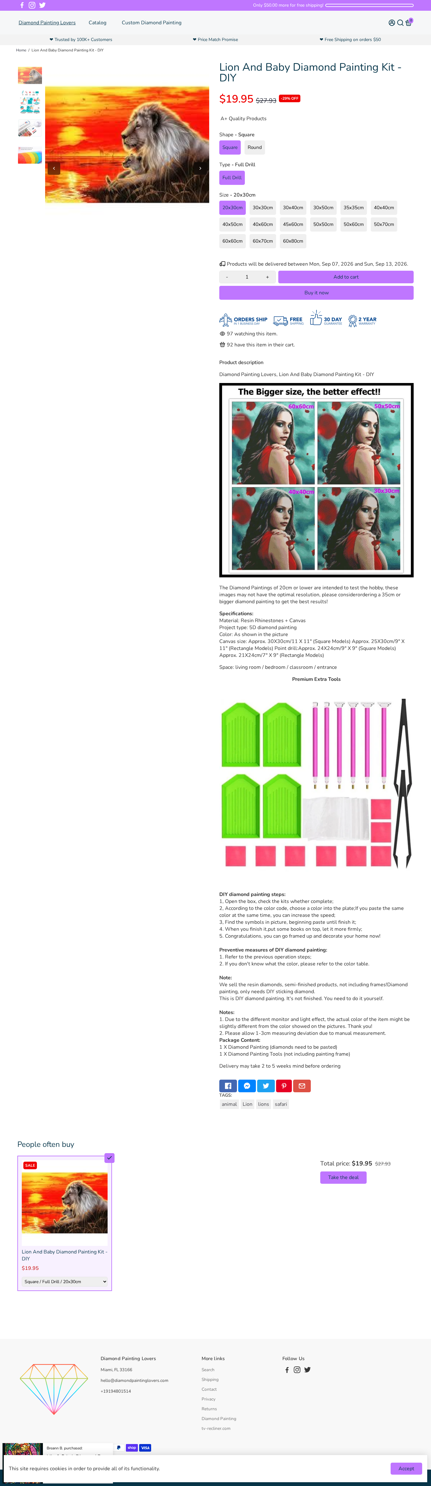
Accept (406, 1468)
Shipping (210, 1380)
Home (21, 50)
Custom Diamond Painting (151, 22)
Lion (247, 1104)
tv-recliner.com (216, 1428)
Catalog (97, 22)
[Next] (200, 168)
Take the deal (343, 1177)
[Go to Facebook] (22, 5)
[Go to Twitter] (42, 5)
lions (263, 1104)
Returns (209, 1409)
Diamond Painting (219, 1419)
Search (208, 1370)
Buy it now (316, 292)
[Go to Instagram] (32, 5)
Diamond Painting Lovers (47, 22)
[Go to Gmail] (302, 1086)
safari (281, 1104)
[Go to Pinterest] (284, 1086)
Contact (209, 1389)
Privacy (209, 1399)
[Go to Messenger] (247, 1086)
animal (229, 1104)
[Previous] (54, 168)
